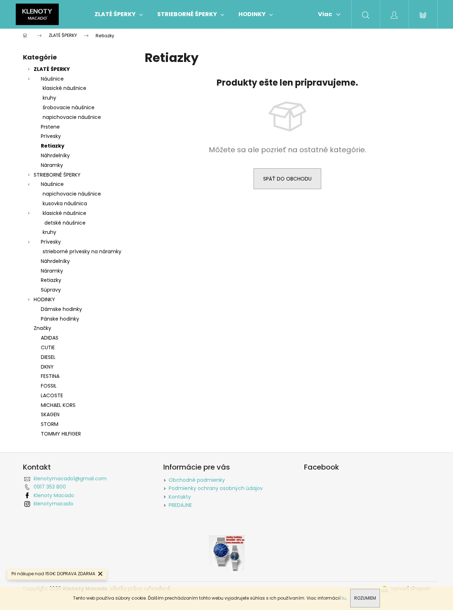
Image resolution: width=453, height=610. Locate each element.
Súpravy (51, 289)
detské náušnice (65, 222)
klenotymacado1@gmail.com (70, 478)
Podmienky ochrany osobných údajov (216, 488)
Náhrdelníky (55, 155)
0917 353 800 (50, 486)
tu (344, 598)
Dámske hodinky (61, 309)
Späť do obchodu (287, 178)
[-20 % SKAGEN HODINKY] (227, 552)
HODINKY (44, 299)
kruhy (49, 97)
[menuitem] (118, 14)
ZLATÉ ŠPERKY (52, 69)
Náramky (52, 165)
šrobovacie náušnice (69, 107)
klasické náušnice (64, 88)
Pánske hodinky (60, 318)
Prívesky (51, 136)
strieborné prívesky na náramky (82, 251)
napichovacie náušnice (72, 117)
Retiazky (52, 145)
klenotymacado (53, 503)
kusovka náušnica (65, 203)
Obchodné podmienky (197, 480)
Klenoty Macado (54, 495)
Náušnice (52, 78)
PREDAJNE (180, 505)
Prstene (50, 126)
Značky (42, 328)
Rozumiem (365, 598)
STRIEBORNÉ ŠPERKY (57, 174)
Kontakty (180, 496)
